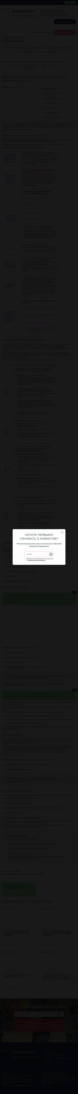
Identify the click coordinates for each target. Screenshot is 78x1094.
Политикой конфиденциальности (36, 560)
